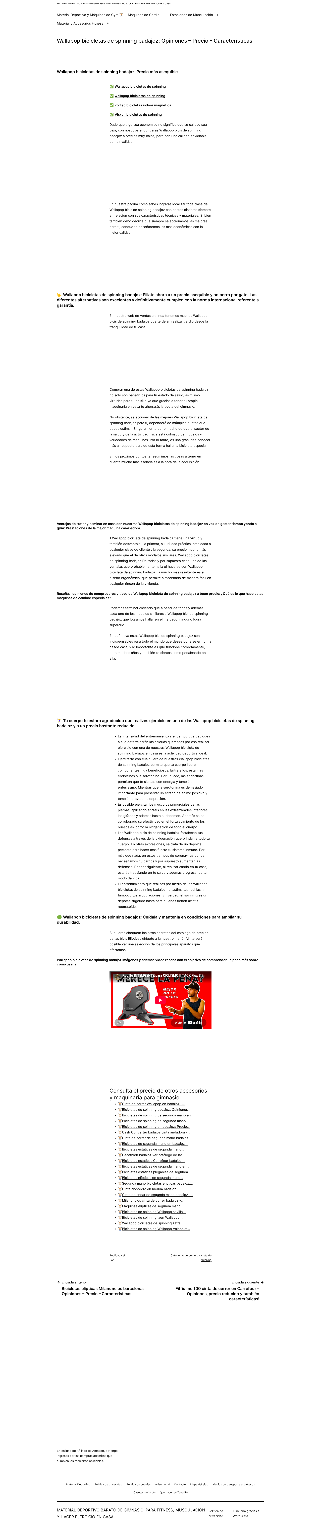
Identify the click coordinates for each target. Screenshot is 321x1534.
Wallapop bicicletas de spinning (140, 87)
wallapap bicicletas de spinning (140, 96)
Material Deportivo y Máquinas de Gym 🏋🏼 (90, 15)
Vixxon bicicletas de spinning (138, 115)
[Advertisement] (160, 172)
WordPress (240, 1516)
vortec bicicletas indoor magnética (143, 105)
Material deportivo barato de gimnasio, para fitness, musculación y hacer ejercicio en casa (114, 3)
